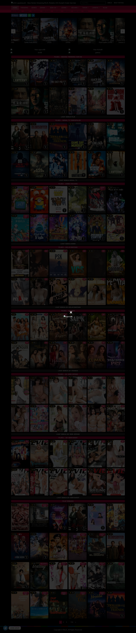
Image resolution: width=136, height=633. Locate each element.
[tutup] (71, 312)
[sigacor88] (68, 316)
